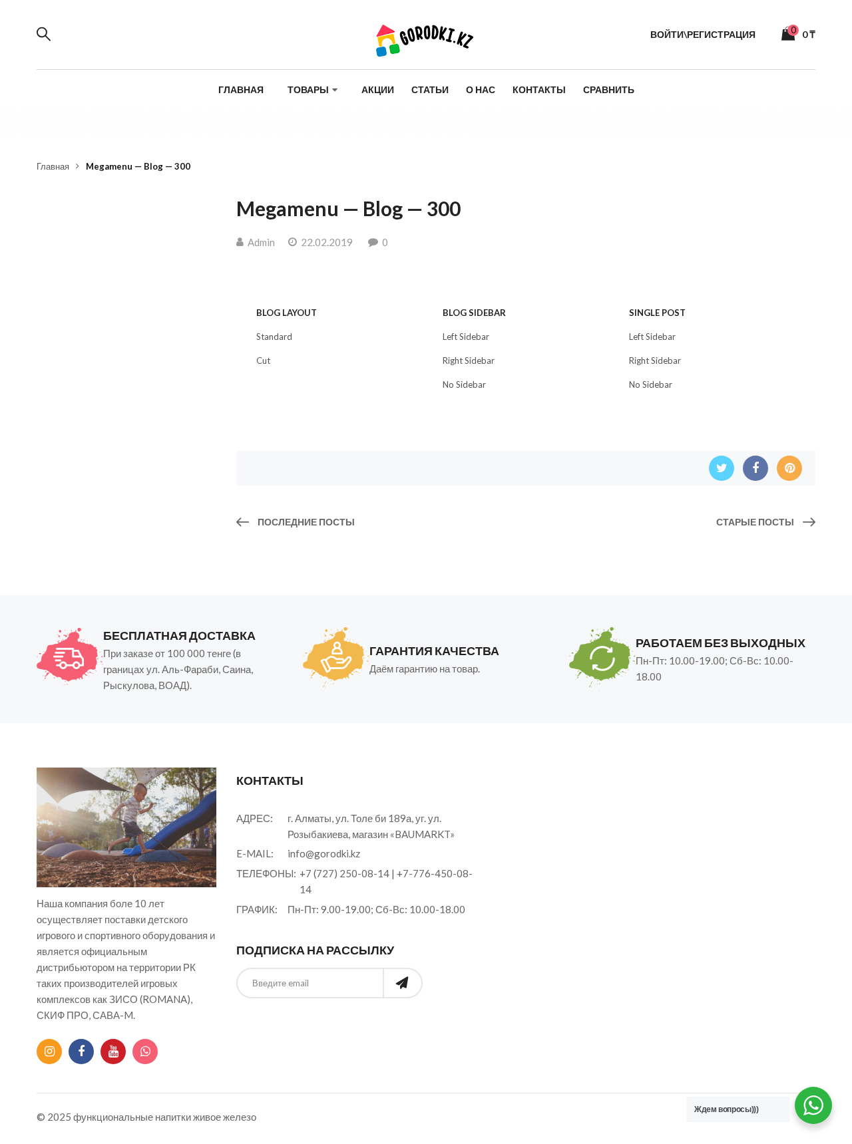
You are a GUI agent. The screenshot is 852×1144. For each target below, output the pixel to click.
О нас (480, 89)
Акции (377, 89)
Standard (274, 336)
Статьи (430, 89)
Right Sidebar (469, 360)
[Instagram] (49, 1051)
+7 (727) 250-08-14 (344, 873)
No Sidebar (464, 384)
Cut (263, 360)
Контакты (539, 89)
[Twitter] (721, 468)
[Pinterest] (789, 468)
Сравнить (608, 89)
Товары (308, 89)
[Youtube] (113, 1051)
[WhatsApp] (145, 1051)
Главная (241, 89)
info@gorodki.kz (324, 853)
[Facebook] (755, 468)
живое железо (224, 1117)
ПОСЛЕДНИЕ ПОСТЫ (305, 521)
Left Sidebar (466, 336)
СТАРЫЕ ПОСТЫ (756, 521)
